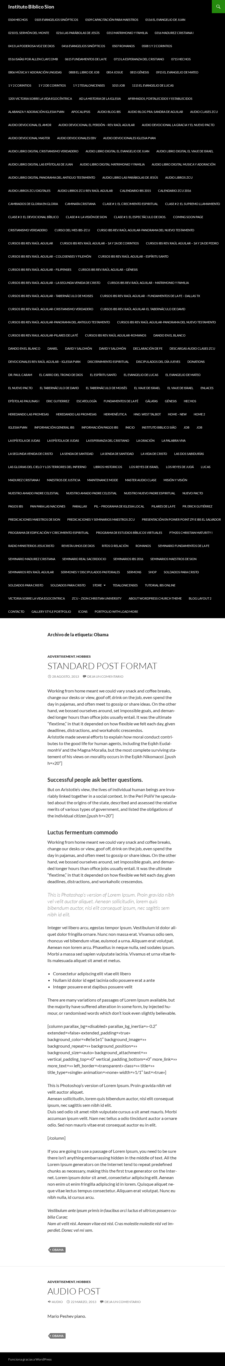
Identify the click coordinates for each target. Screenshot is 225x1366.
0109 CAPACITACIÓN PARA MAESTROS (111, 19)
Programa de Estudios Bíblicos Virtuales (129, 532)
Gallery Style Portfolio (51, 611)
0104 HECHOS (18, 19)
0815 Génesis (139, 72)
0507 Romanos (123, 46)
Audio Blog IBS (109, 111)
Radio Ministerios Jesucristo (31, 545)
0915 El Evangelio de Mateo (177, 72)
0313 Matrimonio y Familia (127, 33)
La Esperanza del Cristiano (107, 440)
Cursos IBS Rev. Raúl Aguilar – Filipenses (39, 269)
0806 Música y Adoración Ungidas (35, 72)
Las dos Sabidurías (189, 453)
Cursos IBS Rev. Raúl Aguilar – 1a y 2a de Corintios (99, 243)
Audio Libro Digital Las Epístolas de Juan (40, 164)
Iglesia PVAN (17, 427)
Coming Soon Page (188, 217)
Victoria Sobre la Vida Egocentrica (36, 598)
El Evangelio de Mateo (183, 375)
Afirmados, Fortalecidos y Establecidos (160, 98)
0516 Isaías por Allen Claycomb (33, 59)
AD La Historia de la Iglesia (100, 98)
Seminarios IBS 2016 (128, 559)
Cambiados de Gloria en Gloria (33, 204)
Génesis (171, 401)
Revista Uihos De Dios (78, 545)
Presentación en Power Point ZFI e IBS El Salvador (181, 519)
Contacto (16, 611)
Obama (58, 1249)
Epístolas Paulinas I (23, 401)
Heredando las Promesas (28, 414)
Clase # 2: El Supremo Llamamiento (192, 204)
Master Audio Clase (140, 480)
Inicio (130, 427)
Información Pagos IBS (99, 427)
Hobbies (83, 656)
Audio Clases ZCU (204, 111)
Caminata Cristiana (80, 204)
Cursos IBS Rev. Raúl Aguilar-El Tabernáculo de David (142, 309)
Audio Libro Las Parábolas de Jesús (130, 177)
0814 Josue (114, 72)
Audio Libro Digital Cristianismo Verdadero (43, 151)
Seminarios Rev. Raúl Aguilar (31, 572)
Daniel (52, 348)
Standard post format (102, 665)
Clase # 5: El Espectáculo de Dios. (140, 217)
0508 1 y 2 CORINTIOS (157, 46)
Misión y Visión (175, 480)
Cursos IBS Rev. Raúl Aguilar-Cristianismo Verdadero (50, 309)
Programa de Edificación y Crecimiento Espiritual (48, 532)
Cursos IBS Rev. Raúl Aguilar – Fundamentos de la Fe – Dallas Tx (150, 296)
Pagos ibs (15, 506)
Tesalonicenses (125, 585)
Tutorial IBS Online (160, 585)
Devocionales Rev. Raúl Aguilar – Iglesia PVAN (44, 361)
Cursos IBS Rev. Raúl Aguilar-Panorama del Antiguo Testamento (59, 322)
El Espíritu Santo (103, 375)
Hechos (190, 401)
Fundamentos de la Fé (121, 401)
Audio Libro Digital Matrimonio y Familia (112, 164)
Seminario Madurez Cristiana (31, 559)
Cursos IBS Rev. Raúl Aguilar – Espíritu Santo (133, 256)
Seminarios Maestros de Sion (173, 559)
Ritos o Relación (115, 545)
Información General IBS (54, 427)
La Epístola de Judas (24, 440)
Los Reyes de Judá (180, 467)
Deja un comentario (105, 676)
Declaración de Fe (147, 348)
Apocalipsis (80, 111)
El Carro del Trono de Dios (61, 375)
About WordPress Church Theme (155, 598)
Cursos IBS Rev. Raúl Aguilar (30, 243)
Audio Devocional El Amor (29, 125)
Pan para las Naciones (47, 506)
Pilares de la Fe (163, 506)
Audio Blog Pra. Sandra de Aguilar (155, 111)
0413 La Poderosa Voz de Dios (31, 46)
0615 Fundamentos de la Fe (86, 59)
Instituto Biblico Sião (159, 427)
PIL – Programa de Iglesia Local (119, 506)
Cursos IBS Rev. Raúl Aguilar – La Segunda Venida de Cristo (54, 282)
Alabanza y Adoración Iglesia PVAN (36, 111)
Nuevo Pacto (192, 493)
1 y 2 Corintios (19, 85)
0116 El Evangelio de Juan (165, 19)
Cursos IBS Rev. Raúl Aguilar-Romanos (115, 335)
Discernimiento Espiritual (108, 361)
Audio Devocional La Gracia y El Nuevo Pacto (178, 125)
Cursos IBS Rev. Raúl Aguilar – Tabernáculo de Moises (50, 296)
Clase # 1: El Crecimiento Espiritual (130, 204)
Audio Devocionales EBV (76, 138)
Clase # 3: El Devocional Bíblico (33, 217)
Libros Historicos (108, 467)
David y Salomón (78, 348)
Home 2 (199, 414)
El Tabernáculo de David (59, 388)
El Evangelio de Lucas (141, 375)
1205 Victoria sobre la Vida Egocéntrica (40, 98)
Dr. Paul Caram (20, 375)
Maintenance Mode (102, 480)
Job (186, 427)
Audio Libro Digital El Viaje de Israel (184, 151)
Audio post (73, 1291)
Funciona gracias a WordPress (30, 1359)
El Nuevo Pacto (20, 388)
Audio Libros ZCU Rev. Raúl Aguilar (85, 190)
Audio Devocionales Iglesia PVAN (129, 138)
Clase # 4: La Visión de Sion (86, 217)
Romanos (143, 545)
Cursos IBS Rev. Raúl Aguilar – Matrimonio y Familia (148, 282)
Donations (196, 361)
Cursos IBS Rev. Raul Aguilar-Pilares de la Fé (43, 335)
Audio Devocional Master (29, 138)
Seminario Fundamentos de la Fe (183, 545)
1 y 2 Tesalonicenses (89, 85)
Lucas (205, 467)
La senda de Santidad (76, 453)
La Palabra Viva (173, 440)
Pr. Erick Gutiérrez (197, 506)
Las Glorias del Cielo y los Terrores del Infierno (47, 467)
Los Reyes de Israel (144, 467)
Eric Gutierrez (57, 401)
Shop (152, 572)
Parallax (79, 506)
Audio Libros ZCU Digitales (29, 190)
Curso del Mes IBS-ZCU (72, 230)
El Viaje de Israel (147, 388)
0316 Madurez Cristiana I (174, 33)
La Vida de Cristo (154, 453)
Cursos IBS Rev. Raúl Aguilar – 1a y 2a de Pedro (182, 243)
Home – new (177, 414)
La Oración (145, 440)
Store (97, 585)
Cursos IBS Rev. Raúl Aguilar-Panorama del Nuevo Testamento (166, 322)
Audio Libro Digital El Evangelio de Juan (117, 151)
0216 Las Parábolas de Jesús (78, 33)
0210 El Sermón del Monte (28, 33)
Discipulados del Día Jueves (158, 361)
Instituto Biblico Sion (31, 7)
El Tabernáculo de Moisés (106, 388)
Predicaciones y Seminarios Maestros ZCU (101, 519)
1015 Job (118, 85)
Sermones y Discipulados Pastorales (90, 572)
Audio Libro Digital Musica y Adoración (183, 164)
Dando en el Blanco (169, 335)
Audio (57, 1302)
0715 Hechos (181, 59)
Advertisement (61, 656)
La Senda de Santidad (117, 453)
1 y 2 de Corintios (52, 85)
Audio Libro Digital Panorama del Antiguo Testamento (51, 177)
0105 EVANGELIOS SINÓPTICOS (56, 19)
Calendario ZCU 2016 (174, 190)
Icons (83, 611)
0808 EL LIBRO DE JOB (84, 72)
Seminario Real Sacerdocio (84, 559)
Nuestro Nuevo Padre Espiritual (149, 493)
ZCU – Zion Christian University (97, 598)
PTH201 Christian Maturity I (190, 532)
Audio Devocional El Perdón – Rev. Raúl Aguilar (96, 125)
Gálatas (151, 401)
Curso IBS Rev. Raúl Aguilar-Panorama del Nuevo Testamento (145, 230)
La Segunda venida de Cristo (30, 453)
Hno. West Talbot (147, 414)
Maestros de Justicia (63, 480)
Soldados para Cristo (181, 572)
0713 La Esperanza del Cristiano (139, 59)
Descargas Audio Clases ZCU (192, 348)
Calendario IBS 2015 (135, 190)
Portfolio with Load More (116, 611)
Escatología (87, 401)
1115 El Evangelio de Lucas (153, 85)
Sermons (134, 572)
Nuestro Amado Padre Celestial (33, 493)
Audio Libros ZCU (179, 177)
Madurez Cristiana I (24, 480)
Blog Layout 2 (200, 598)
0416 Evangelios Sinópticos (83, 46)
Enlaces (207, 388)
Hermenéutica (115, 414)
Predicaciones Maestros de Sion (34, 519)
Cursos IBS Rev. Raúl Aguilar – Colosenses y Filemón (49, 256)
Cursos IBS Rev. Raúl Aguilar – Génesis (108, 269)
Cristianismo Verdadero (27, 230)
